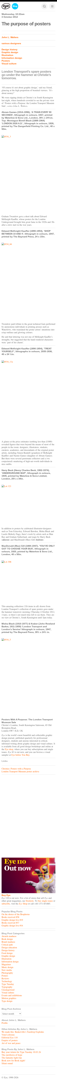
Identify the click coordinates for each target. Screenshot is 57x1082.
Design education (9, 947)
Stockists (30, 900)
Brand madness (8, 941)
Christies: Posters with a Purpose (16, 768)
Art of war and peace (11, 1043)
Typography (7, 986)
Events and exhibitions (12, 995)
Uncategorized (8, 989)
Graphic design (10, 52)
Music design (7, 967)
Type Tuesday (8, 984)
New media (7, 969)
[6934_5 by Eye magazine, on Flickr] (28, 677)
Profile (5, 1022)
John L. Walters (10, 37)
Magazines (6, 964)
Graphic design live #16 (12, 925)
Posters (6, 61)
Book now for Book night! (13, 1060)
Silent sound (7, 1063)
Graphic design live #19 (12, 919)
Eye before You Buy (20, 754)
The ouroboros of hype (12, 1054)
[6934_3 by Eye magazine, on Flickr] (28, 174)
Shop (23, 903)
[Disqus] (28, 815)
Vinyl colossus (8, 1034)
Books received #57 (10, 922)
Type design (7, 1000)
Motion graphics (9, 998)
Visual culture (9, 63)
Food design (7, 953)
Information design (12, 58)
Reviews (5, 978)
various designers (11, 43)
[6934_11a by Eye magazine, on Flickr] (28, 399)
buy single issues (45, 900)
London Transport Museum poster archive (20, 771)
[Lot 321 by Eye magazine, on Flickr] (28, 505)
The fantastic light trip (12, 1057)
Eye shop (9, 749)
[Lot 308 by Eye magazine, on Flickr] (28, 581)
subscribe (6, 903)
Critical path (7, 944)
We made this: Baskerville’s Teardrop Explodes (23, 1031)
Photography (7, 972)
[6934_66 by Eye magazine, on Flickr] (28, 282)
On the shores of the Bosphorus (16, 914)
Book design (7, 938)
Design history (9, 49)
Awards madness (9, 936)
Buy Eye (6, 895)
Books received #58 (10, 917)
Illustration (7, 55)
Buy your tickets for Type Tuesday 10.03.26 (21, 1052)
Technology (7, 981)
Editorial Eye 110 (10, 1037)
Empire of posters (10, 1040)
